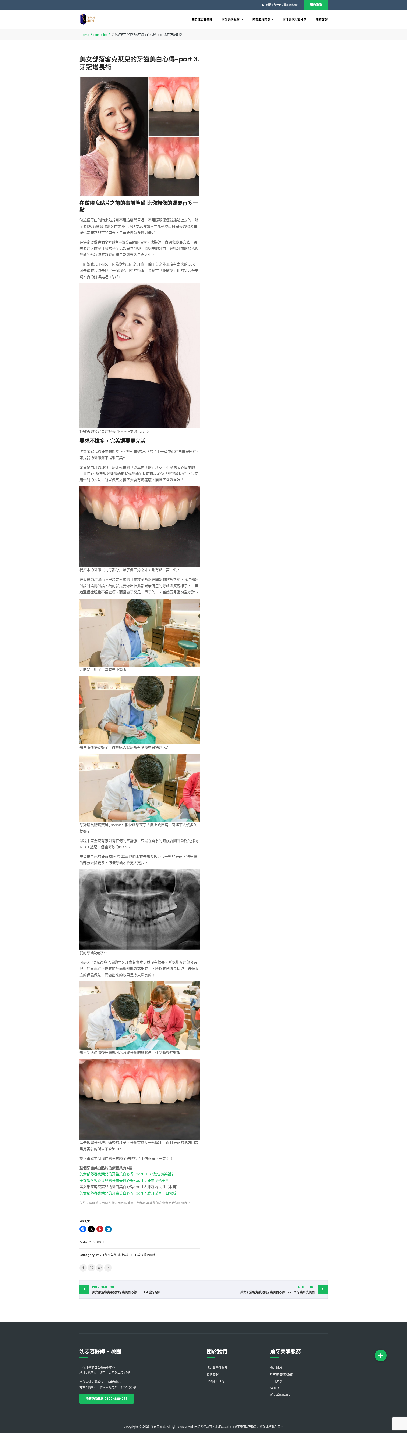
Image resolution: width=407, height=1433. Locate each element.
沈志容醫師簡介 (217, 1367)
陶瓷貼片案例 (261, 19)
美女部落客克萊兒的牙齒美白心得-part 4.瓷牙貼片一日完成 (127, 1193)
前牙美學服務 (231, 19)
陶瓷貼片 (124, 1255)
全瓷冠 (274, 1388)
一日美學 (276, 1381)
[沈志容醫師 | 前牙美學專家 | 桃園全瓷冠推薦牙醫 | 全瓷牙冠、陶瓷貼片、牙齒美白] (87, 19)
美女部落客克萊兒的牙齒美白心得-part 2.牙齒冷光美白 (124, 1180)
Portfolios (100, 35)
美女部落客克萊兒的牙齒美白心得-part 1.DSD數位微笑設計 (127, 1174)
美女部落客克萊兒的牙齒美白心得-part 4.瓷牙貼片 (126, 1289)
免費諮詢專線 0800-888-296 (106, 1399)
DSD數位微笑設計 (143, 1255)
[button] (381, 1355)
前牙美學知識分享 (294, 19)
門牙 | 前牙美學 (106, 1255)
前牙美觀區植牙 (280, 1395)
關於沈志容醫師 (202, 19)
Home (85, 35)
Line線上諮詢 (215, 1381)
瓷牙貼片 (276, 1367)
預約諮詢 (316, 5)
